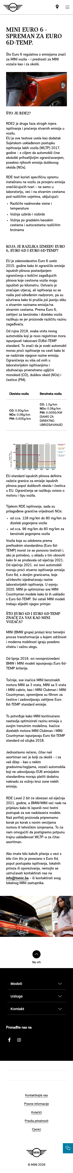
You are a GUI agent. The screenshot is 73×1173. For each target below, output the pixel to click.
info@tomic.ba (17, 878)
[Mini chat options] (68, 1148)
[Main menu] (67, 7)
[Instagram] (19, 1040)
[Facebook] (9, 1040)
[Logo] (36, 1152)
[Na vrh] (36, 954)
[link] (57, 7)
